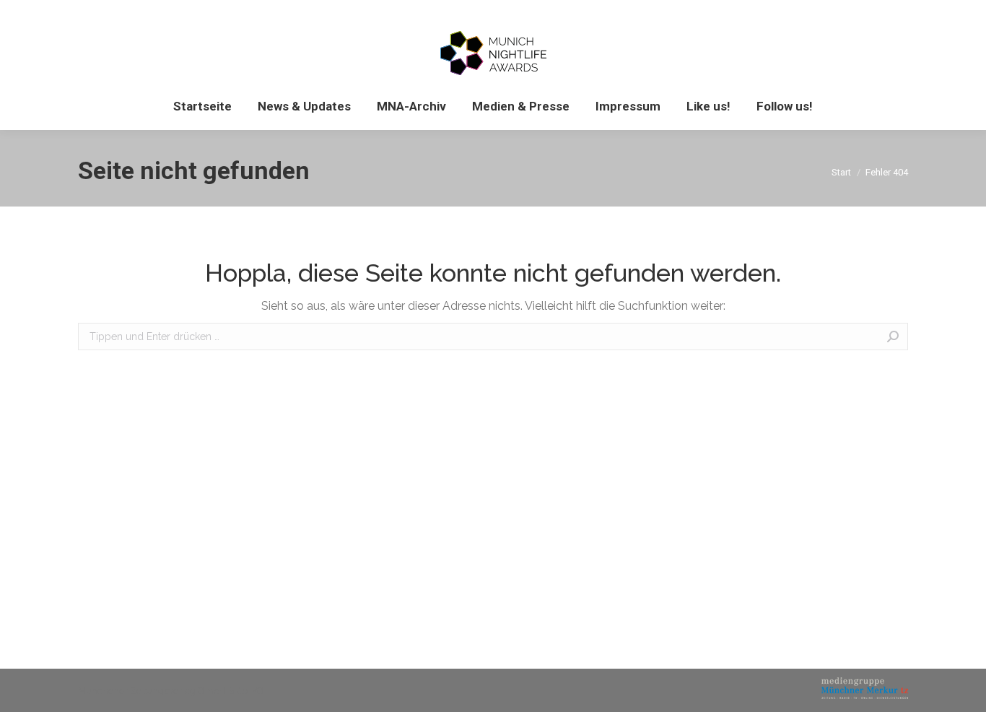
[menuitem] (202, 106)
